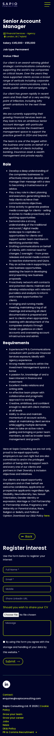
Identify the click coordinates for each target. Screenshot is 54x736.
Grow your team (12, 714)
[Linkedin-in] (6, 684)
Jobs (6, 721)
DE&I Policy (9, 728)
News (6, 725)
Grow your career (13, 718)
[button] (47, 4)
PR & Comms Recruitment (18, 732)
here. (47, 515)
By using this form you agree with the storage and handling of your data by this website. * (26, 647)
